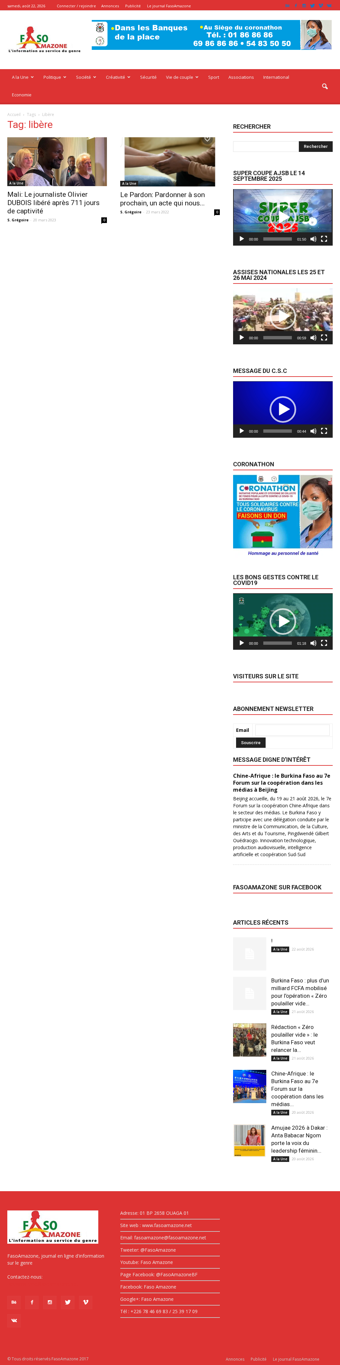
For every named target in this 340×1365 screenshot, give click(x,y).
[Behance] (287, 5)
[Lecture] (241, 239)
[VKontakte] (329, 5)
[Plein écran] (324, 239)
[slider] (277, 239)
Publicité (133, 5)
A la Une (20, 77)
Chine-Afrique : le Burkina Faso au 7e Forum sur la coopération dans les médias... (297, 1088)
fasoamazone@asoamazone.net (42, 1284)
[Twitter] (312, 5)
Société (83, 77)
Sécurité (148, 77)
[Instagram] (304, 5)
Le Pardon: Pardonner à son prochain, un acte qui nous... (162, 199)
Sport (213, 77)
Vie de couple (179, 77)
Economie (22, 95)
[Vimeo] (320, 5)
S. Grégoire (18, 219)
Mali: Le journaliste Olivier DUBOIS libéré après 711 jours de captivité (53, 202)
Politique (52, 77)
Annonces (110, 5)
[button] (325, 87)
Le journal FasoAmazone (169, 5)
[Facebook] (295, 5)
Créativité (115, 77)
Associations (241, 77)
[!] (249, 953)
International (276, 77)
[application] (283, 217)
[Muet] (313, 239)
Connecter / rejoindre (76, 5)
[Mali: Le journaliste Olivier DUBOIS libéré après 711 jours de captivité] (57, 161)
